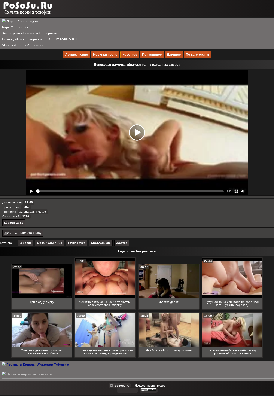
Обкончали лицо (49, 242)
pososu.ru (121, 385)
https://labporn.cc (15, 27)
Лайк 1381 (15, 222)
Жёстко (121, 242)
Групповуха (76, 242)
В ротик (25, 242)
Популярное (152, 54)
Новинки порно (105, 54)
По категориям (197, 54)
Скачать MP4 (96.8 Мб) (24, 233)
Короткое (129, 54)
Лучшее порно (76, 54)
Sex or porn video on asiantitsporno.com (33, 33)
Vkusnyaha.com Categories (23, 45)
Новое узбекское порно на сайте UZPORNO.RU (39, 39)
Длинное (174, 54)
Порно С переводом (22, 21)
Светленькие (101, 242)
